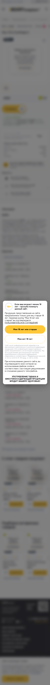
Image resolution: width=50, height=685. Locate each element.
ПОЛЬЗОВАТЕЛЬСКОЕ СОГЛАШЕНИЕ (21, 323)
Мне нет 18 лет (25, 339)
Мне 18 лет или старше (25, 329)
